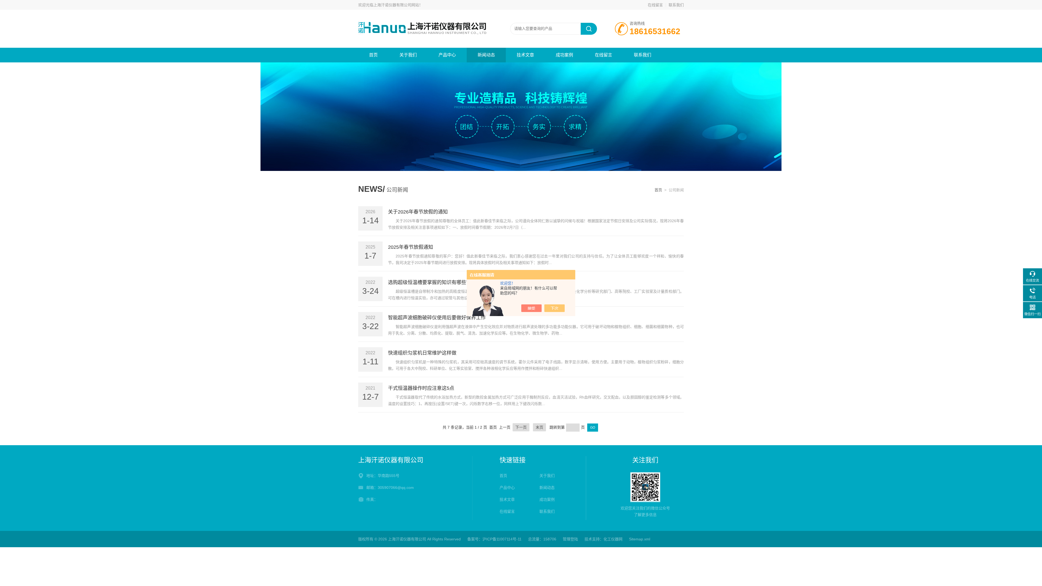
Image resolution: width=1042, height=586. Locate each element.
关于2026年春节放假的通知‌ (418, 212)
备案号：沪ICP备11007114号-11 (494, 539)
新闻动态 (486, 55)
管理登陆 (570, 539)
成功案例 (564, 55)
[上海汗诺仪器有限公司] (423, 28)
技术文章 (525, 55)
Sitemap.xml (639, 539)
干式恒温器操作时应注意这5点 (421, 388)
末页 (539, 427)
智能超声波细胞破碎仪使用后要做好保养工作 (437, 317)
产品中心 (447, 55)
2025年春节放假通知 (410, 247)
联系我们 (676, 5)
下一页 (521, 427)
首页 (373, 55)
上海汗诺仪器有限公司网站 (396, 5)
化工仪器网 (612, 539)
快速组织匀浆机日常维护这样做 (422, 353)
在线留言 (655, 5)
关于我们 (408, 55)
